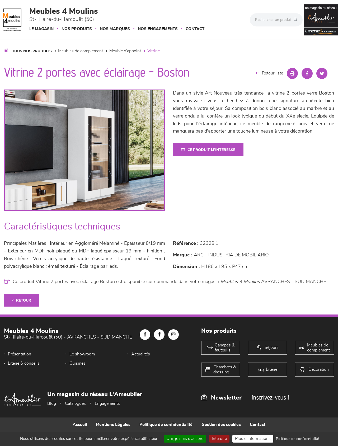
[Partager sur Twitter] (321, 73)
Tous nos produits (32, 51)
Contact (195, 29)
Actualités (140, 354)
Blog (51, 403)
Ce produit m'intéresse (211, 150)
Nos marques (115, 29)
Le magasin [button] (41, 29)
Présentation (19, 354)
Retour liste (272, 73)
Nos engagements (158, 29)
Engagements (107, 403)
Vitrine (153, 51)
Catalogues (75, 403)
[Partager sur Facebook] (307, 73)
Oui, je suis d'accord (185, 438)
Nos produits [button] (77, 29)
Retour (23, 300)
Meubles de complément (80, 51)
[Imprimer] (292, 73)
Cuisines (77, 363)
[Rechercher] (297, 19)
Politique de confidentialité (166, 424)
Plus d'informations (253, 438)
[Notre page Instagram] (173, 334)
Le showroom (82, 354)
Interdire (219, 438)
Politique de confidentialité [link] (297, 439)
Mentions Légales (113, 424)
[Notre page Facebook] (145, 334)
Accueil (80, 424)
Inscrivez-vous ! (270, 397)
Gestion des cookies (221, 424)
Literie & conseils (24, 363)
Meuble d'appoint (125, 51)
